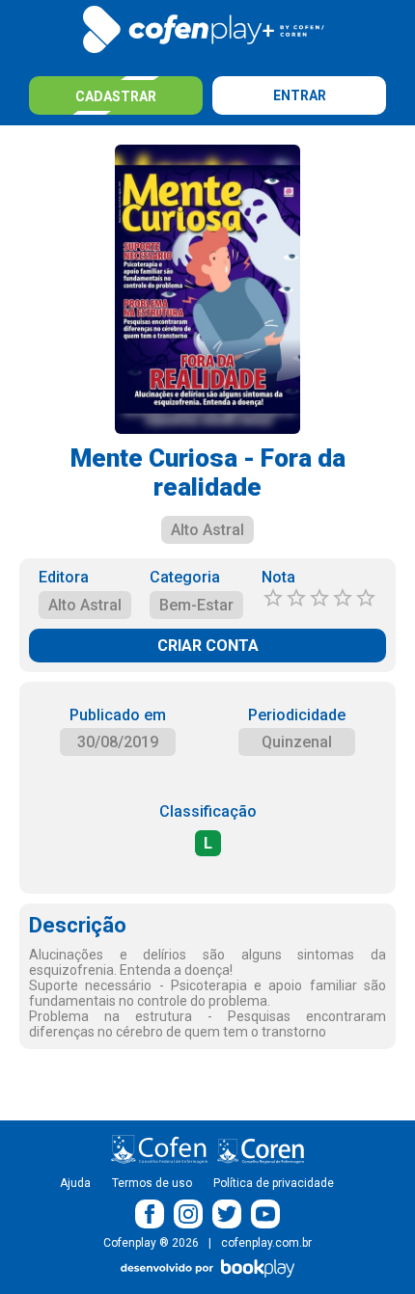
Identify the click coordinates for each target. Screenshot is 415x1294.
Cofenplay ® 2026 (151, 1243)
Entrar (299, 95)
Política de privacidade (273, 1183)
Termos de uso (152, 1183)
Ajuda (75, 1183)
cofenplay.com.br (266, 1243)
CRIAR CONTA (208, 645)
